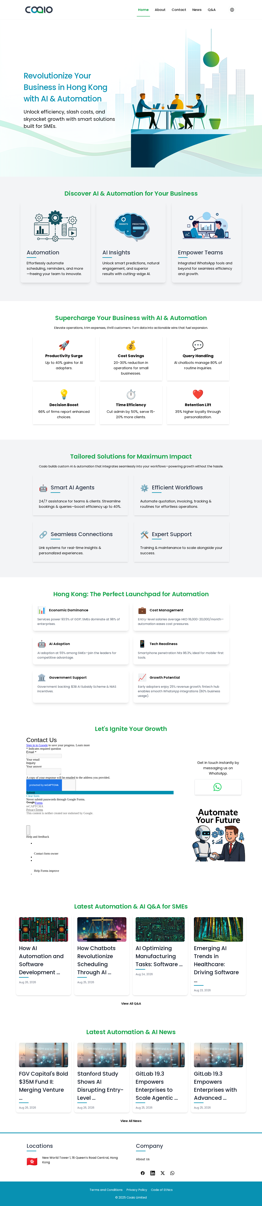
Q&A (212, 9)
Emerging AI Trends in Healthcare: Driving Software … (216, 964)
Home (143, 9)
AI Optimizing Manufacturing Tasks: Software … (159, 956)
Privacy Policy (136, 1190)
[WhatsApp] (172, 1173)
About (160, 9)
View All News (131, 1121)
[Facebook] (143, 1173)
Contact (179, 9)
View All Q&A (131, 1003)
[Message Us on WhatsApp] (218, 787)
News (197, 9)
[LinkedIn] (153, 1173)
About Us (143, 1159)
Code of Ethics (162, 1190)
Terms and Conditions (106, 1190)
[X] (162, 1173)
